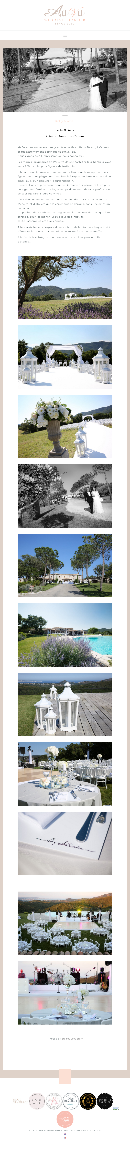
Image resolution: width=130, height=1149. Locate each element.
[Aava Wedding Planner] (65, 26)
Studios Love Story (72, 1038)
